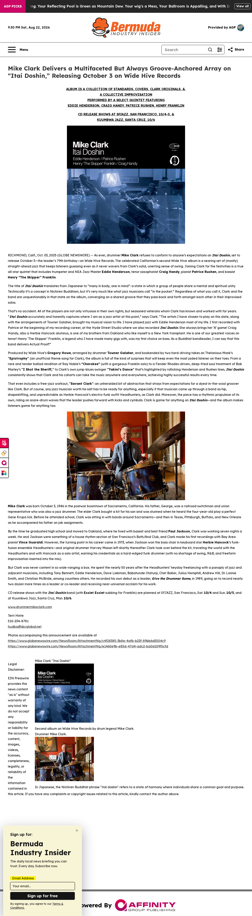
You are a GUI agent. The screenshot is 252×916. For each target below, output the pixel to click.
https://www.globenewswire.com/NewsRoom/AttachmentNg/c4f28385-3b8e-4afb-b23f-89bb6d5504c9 (87, 641)
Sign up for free (42, 895)
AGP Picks (13, 6)
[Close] (77, 830)
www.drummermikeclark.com (30, 607)
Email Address (23, 878)
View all (242, 6)
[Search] (210, 49)
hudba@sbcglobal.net (25, 627)
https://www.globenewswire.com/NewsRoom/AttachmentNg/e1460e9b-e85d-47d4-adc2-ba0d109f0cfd (88, 646)
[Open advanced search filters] (219, 49)
